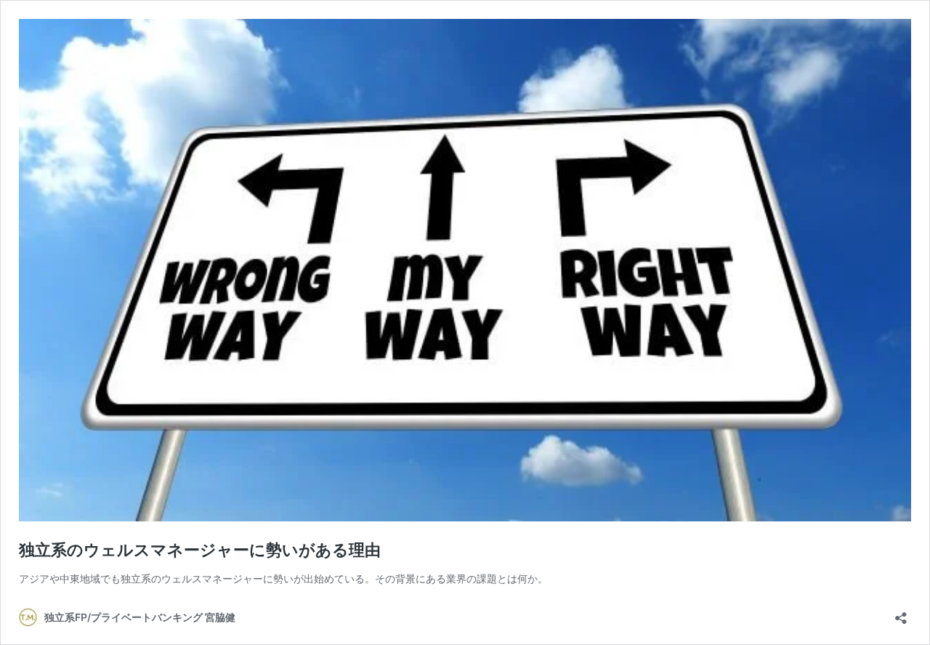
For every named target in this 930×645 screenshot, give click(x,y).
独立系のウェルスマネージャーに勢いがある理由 (200, 549)
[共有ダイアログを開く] (901, 613)
